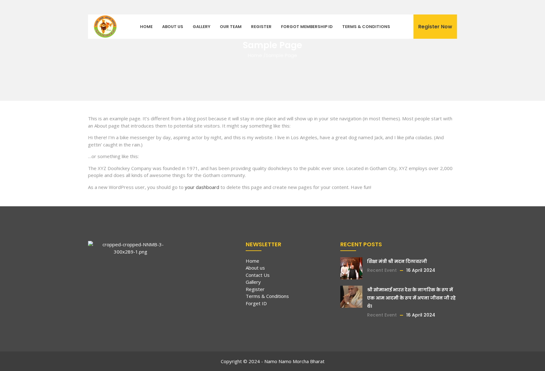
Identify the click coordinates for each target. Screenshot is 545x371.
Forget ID (256, 303)
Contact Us (258, 275)
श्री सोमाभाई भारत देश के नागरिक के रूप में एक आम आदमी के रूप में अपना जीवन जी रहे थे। (411, 298)
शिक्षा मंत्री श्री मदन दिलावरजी (397, 261)
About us (172, 27)
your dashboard (202, 187)
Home (146, 27)
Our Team (231, 27)
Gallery (201, 27)
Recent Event (382, 270)
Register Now (435, 26)
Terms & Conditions (366, 27)
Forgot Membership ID (307, 27)
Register (261, 27)
